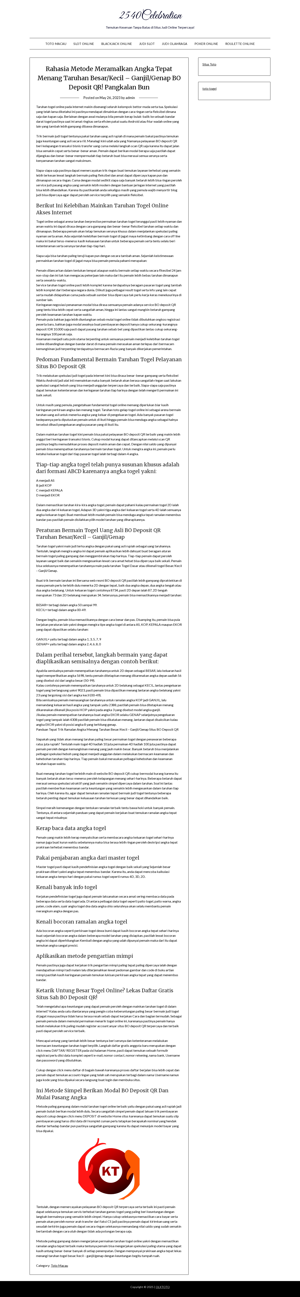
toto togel (209, 88)
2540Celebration (150, 16)
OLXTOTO (163, 1287)
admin (130, 98)
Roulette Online (240, 44)
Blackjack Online (116, 44)
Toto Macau (55, 44)
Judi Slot (147, 44)
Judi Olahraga (174, 44)
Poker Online (206, 44)
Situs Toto (209, 64)
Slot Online (83, 44)
